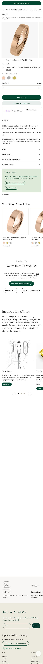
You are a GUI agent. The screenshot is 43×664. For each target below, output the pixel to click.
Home (3, 14)
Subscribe (36, 626)
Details (4, 149)
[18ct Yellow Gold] (14, 78)
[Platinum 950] (9, 78)
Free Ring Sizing (7, 154)
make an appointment (19, 276)
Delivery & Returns (7, 164)
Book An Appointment (21, 103)
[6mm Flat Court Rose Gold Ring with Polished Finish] (15, 221)
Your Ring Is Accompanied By (11, 159)
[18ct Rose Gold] (3, 78)
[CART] (40, 10)
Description (5, 120)
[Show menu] (3, 10)
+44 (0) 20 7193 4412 (13, 648)
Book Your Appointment (17, 643)
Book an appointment (16, 183)
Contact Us (12, 188)
